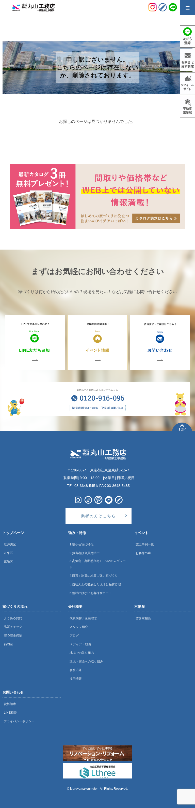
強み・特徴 (77, 533)
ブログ (74, 635)
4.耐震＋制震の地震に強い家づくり (94, 576)
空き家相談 (143, 618)
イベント (141, 533)
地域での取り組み (82, 653)
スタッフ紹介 (79, 627)
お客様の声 (143, 553)
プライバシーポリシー (19, 721)
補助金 (8, 644)
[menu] (187, 7)
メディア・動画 (80, 644)
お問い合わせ (13, 692)
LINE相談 (10, 712)
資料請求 (10, 704)
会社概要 (75, 606)
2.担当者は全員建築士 (85, 553)
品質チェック (13, 627)
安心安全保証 (13, 635)
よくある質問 (13, 618)
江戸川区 (10, 544)
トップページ (13, 533)
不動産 (139, 606)
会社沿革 (76, 670)
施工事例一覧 (145, 544)
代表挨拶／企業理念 (83, 618)
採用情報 (76, 679)
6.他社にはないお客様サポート (91, 593)
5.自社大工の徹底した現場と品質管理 (95, 584)
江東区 (8, 553)
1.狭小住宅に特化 (81, 544)
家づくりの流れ (15, 606)
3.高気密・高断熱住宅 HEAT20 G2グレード (98, 564)
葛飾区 (8, 562)
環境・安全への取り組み (86, 661)
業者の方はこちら (98, 516)
